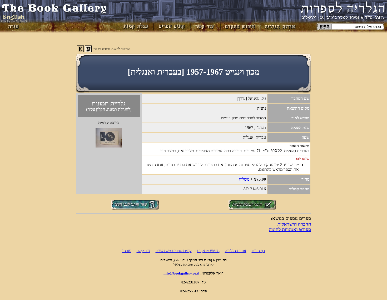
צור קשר (143, 250)
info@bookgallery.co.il (181, 273)
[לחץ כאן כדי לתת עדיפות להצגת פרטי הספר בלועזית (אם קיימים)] (80, 51)
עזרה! (126, 250)
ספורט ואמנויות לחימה (290, 229)
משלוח (244, 179)
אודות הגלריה (235, 250)
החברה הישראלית (294, 224)
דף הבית (258, 250)
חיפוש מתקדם (208, 250)
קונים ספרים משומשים (174, 250)
